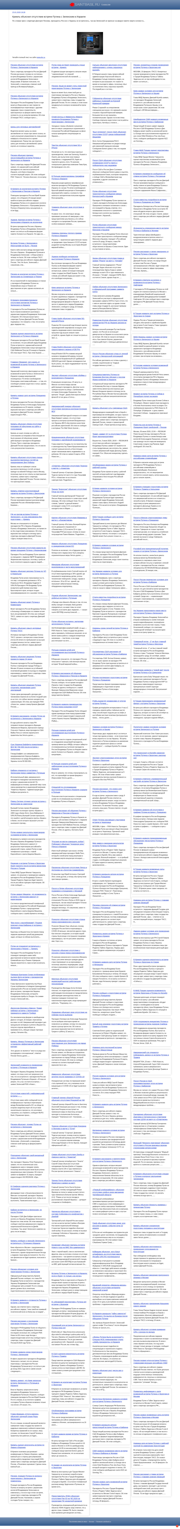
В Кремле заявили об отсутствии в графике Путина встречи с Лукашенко (149, 811)
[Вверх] (177, 1526)
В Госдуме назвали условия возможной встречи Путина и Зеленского (150, 366)
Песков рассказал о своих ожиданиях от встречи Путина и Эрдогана (151, 253)
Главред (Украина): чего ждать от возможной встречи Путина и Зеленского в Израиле (28, 364)
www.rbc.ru (41, 57)
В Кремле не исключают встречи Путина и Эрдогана (69, 1383)
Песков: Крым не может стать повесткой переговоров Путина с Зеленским (69, 87)
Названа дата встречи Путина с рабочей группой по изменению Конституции (151, 1444)
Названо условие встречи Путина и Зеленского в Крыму (107, 728)
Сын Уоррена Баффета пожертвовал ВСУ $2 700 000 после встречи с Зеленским (27, 747)
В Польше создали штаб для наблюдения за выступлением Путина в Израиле (69, 766)
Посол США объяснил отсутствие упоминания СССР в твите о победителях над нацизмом (107, 162)
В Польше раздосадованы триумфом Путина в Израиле (68, 177)
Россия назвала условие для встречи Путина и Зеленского (108, 1077)
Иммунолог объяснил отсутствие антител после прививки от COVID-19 (68, 1075)
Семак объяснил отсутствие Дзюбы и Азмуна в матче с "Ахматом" (68, 1156)
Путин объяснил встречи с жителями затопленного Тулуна (67, 622)
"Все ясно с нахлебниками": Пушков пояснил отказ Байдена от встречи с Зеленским (26, 925)
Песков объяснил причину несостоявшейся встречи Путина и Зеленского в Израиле (26, 157)
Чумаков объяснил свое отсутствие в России (68, 208)
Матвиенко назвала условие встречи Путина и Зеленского (108, 1131)
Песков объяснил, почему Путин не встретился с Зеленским (26, 1125)
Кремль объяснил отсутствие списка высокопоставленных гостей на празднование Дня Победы (26, 460)
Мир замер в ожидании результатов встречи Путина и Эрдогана (108, 844)
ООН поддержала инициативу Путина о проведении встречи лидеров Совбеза (150, 1022)
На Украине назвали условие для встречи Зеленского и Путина (107, 572)
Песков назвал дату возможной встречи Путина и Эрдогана (109, 1483)
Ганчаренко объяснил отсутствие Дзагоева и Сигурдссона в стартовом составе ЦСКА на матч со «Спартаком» (150, 1116)
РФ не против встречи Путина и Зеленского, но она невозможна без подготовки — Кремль (26, 516)
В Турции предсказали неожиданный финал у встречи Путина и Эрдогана (149, 702)
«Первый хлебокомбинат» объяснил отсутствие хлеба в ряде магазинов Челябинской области (108, 1192)
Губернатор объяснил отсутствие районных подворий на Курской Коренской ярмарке (106, 101)
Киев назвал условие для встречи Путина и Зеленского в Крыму (148, 92)
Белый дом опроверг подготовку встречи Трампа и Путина (110, 1025)
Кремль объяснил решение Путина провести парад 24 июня (26, 658)
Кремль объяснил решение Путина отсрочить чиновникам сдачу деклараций (26, 687)
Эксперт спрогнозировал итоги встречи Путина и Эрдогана (109, 759)
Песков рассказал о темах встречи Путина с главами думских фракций (149, 1475)
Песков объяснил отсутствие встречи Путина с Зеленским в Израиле (27, 66)
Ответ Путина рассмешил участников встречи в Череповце (108, 821)
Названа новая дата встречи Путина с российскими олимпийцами (150, 457)
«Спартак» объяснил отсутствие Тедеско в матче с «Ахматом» (69, 467)
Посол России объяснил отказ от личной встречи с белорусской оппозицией (110, 355)
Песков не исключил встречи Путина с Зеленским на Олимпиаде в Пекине (27, 275)
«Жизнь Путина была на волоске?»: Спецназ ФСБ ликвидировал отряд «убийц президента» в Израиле (108, 1339)
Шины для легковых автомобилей (25, 127)
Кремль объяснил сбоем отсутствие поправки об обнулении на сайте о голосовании (26, 426)
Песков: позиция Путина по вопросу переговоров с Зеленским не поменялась (26, 1478)
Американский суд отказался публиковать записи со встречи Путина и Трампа (151, 1055)
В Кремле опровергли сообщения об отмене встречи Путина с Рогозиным (149, 175)
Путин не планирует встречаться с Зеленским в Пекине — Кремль (26, 947)
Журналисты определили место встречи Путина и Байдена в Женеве (151, 229)
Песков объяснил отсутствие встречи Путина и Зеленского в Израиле (27, 97)
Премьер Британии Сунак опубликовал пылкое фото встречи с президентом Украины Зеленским (28, 977)
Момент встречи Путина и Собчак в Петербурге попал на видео (148, 395)
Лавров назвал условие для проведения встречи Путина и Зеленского (151, 932)
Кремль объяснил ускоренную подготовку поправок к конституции (148, 1227)
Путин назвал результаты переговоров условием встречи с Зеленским (28, 833)
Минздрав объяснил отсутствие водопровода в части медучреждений (68, 566)
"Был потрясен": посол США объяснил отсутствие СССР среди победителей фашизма (109, 134)
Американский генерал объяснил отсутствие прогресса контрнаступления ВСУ (69, 408)
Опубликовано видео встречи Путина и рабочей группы (109, 466)
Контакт (91, 1521)
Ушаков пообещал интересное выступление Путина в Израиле (65, 258)
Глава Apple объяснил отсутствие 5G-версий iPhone (68, 319)
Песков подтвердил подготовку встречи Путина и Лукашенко (109, 679)
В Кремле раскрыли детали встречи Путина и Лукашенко (108, 875)
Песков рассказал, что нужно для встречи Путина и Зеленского (107, 790)
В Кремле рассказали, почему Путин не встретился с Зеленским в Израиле (28, 717)
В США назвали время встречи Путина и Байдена (69, 1435)
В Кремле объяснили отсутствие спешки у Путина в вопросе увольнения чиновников (151, 1176)
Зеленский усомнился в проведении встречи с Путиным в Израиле (26, 1066)
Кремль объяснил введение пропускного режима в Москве (151, 1276)
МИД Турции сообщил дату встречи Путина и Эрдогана (107, 518)
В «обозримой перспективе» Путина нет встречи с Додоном (69, 1303)
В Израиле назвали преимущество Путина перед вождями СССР (67, 705)
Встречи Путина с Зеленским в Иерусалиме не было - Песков (24, 244)
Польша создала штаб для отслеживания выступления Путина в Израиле (68, 732)
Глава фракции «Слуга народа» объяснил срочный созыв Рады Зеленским (25, 1416)
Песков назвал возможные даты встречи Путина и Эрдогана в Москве (151, 1416)
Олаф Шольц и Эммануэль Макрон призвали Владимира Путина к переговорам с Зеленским (67, 119)
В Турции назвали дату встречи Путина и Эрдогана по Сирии (151, 314)
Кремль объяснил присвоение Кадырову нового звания (151, 1305)
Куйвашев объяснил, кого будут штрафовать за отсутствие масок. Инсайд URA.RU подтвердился (107, 1254)
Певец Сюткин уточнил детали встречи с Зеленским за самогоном (28, 802)
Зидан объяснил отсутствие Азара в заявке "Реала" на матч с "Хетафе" (108, 259)
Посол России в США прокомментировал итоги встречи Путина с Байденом (148, 1083)
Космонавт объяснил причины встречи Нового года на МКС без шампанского (68, 1246)
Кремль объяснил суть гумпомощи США (109, 408)
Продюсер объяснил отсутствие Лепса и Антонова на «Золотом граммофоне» (69, 868)
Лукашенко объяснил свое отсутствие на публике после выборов (69, 1013)
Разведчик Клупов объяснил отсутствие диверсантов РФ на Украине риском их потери (109, 322)
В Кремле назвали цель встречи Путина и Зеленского (109, 1105)
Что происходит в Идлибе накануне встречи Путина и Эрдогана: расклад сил (149, 755)
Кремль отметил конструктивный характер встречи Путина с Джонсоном (27, 492)
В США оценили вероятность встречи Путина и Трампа (68, 1355)
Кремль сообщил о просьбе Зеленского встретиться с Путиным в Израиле (28, 1242)
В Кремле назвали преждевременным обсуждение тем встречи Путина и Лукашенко (150, 840)
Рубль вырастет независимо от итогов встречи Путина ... (109, 702)
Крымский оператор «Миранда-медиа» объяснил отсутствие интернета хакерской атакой (109, 1287)
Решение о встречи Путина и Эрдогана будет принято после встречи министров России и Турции (28, 865)
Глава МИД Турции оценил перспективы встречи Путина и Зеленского (151, 151)
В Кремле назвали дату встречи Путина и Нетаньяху (109, 963)
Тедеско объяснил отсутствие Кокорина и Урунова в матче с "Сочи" (69, 1127)
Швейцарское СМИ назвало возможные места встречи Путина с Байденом (150, 120)
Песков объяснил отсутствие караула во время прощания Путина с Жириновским (28, 549)
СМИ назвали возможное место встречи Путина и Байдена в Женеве (110, 1452)
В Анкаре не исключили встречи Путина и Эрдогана (69, 1466)
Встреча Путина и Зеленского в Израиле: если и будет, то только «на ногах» (69, 1274)
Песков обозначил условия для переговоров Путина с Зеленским (25, 1270)
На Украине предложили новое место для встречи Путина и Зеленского (149, 612)
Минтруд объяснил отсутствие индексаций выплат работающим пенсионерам (66, 981)
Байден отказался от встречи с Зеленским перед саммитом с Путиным (28, 771)
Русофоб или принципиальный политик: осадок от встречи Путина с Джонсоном (150, 550)
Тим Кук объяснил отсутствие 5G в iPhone (67, 146)
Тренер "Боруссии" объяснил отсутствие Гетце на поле (69, 490)
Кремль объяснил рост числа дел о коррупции (107, 1371)
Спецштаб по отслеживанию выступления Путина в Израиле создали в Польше (69, 789)
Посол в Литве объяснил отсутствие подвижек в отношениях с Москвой (67, 889)
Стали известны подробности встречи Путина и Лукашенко (109, 598)
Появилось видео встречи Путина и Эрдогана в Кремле (108, 935)
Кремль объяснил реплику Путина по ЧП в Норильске (28, 572)
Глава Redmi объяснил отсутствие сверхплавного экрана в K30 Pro (67, 348)
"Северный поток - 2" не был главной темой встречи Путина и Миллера (149, 643)
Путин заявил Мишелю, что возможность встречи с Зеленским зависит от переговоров (28, 896)
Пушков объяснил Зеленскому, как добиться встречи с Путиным (66, 597)
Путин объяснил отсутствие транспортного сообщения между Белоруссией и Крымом (107, 193)
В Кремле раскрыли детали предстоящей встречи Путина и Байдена (110, 1426)
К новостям (106, 4)
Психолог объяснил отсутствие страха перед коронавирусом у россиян (68, 920)
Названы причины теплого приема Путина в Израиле (67, 234)
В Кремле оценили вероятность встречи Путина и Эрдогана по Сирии (150, 961)
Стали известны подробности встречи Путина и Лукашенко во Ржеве (150, 201)
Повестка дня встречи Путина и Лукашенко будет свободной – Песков (149, 426)
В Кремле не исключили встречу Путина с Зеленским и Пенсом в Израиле (28, 190)
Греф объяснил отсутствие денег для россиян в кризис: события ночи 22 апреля (108, 1225)
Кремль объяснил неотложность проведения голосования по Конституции (147, 1249)
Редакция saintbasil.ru (103, 1521)
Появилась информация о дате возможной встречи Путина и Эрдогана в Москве (151, 1394)
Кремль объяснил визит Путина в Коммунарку (25, 603)
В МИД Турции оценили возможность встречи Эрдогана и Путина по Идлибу (150, 992)
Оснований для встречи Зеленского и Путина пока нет (68, 1326)
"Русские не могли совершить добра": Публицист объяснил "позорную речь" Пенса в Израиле (68, 844)
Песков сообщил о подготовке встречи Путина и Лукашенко (109, 994)
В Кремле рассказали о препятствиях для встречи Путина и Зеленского (108, 1160)
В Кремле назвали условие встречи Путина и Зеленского (108, 546)
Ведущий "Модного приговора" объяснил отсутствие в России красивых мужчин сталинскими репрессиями (151, 1145)
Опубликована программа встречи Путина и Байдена (66, 1412)
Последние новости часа (78, 1521)
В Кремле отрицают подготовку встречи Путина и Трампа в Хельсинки (150, 488)
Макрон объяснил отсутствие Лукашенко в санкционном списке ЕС (69, 545)
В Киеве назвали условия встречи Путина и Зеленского (107, 489)
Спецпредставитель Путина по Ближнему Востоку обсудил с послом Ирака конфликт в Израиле (108, 377)
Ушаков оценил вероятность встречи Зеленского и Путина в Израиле (27, 335)
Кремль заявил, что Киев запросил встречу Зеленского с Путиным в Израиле (26, 1383)
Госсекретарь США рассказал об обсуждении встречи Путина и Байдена (109, 653)
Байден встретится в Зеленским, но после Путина (26, 1211)
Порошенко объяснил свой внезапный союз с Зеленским (27, 1156)
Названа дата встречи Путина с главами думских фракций (151, 901)
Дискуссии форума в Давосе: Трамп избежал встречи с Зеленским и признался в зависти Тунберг (26, 1010)
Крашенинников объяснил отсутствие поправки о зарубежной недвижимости (68, 438)
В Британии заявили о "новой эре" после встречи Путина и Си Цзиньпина (151, 671)
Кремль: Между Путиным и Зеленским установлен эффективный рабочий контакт (27, 1044)
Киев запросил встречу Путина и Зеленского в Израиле (66, 289)
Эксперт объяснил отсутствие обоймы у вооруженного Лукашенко (69, 376)
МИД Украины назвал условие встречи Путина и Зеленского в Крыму (150, 338)
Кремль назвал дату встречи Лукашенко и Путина (28, 396)
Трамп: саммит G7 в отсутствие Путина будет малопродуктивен (109, 435)
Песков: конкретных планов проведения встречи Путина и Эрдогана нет (151, 66)
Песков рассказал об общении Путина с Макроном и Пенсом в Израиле (69, 812)
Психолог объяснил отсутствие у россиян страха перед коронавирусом (68, 951)
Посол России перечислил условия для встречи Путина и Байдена (150, 581)
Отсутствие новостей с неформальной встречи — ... (27, 1094)
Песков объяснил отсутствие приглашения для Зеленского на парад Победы (69, 1043)
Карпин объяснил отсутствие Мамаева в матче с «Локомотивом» (69, 519)
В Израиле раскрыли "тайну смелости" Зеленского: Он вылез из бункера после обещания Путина (110, 1316)
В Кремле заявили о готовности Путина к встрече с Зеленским (28, 1301)
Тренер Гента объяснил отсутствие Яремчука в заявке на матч (67, 1181)
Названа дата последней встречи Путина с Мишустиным (107, 1048)
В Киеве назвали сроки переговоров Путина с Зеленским (26, 1353)
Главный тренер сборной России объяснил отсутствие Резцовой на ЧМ (68, 1099)
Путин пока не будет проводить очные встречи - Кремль (68, 66)
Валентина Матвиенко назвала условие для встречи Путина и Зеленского (109, 1400)
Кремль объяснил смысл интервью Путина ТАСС (26, 629)
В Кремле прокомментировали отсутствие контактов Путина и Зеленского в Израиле (24, 302)
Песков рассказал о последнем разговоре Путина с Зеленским (24, 1322)
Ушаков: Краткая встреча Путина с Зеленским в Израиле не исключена (26, 221)
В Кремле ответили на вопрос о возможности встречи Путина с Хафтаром (147, 282)
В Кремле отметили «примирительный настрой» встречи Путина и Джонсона (150, 780)
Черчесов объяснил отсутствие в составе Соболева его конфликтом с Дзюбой (68, 1214)
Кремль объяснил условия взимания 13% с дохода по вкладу (149, 1330)
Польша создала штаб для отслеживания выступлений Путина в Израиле (68, 652)
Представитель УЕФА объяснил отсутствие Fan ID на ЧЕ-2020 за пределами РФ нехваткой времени (67, 1498)
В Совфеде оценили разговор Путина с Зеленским (28, 1187)
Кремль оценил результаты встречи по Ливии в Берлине (27, 1446)
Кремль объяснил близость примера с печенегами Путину (149, 1206)
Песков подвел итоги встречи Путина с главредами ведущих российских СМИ (150, 1361)
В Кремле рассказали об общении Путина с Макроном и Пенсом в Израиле (69, 674)
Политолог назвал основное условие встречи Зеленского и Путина (149, 728)
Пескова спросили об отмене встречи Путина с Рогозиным (108, 906)
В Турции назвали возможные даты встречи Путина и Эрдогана (148, 870)
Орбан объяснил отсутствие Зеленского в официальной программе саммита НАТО (109, 289)
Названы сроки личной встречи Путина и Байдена (110, 629)
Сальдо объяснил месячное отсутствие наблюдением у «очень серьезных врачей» (109, 67)
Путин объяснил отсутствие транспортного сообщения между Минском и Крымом (107, 227)
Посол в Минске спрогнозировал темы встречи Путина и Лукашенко (150, 519)
